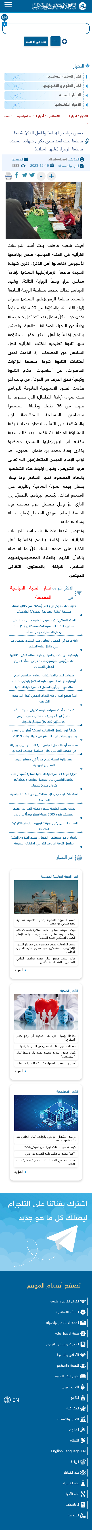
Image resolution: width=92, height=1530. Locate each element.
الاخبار (78, 66)
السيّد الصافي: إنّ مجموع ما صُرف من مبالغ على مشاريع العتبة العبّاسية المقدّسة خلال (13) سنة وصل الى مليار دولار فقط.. (44, 626)
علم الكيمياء (71, 1483)
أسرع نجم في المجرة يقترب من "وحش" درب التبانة (46, 1162)
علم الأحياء (72, 1494)
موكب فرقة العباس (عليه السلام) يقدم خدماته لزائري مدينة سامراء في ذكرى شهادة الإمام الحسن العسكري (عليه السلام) (46, 934)
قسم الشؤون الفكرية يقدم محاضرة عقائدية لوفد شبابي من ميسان (46, 922)
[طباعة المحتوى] (8, 176)
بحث (55, 41)
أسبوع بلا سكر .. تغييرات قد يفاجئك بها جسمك (46, 1063)
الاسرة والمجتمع (68, 1366)
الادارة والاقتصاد (67, 1419)
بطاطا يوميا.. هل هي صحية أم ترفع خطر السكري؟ (46, 1038)
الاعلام (74, 1441)
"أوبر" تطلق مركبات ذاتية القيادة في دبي (50, 1154)
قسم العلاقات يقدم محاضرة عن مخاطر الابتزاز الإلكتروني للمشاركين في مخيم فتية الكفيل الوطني (46, 948)
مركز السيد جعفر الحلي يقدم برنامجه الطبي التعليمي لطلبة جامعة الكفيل (46, 960)
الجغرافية (73, 1409)
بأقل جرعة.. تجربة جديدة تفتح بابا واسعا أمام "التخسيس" (46, 1055)
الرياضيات (72, 1505)
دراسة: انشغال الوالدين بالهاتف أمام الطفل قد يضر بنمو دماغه (46, 1139)
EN (4, 18)
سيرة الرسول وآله (67, 1334)
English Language (65, 1451)
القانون (74, 1430)
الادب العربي (70, 1387)
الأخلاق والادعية (68, 1355)
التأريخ (75, 1398)
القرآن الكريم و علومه (64, 1302)
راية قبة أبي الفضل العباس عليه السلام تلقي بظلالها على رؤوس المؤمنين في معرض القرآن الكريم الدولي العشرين (44, 661)
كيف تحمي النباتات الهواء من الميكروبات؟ (49, 1147)
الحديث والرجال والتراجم (62, 1344)
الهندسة (73, 1516)
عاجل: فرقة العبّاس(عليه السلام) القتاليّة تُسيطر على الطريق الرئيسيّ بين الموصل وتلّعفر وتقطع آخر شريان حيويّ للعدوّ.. (44, 780)
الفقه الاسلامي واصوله (62, 1323)
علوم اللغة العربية (67, 1376)
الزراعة (75, 1462)
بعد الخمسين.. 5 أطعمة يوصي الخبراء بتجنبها (47, 1046)
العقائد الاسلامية (67, 1312)
